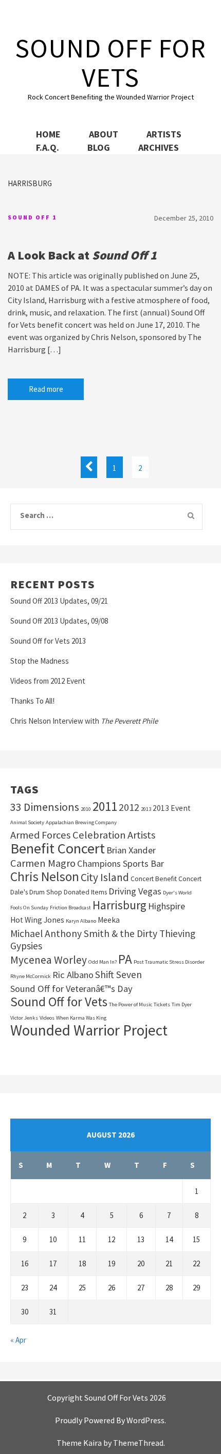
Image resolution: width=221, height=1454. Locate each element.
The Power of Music (130, 1004)
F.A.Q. (47, 147)
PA (125, 959)
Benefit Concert (57, 848)
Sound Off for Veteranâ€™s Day (71, 988)
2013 (146, 809)
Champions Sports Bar (120, 863)
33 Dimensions (44, 807)
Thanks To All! (32, 701)
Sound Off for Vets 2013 (48, 641)
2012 (129, 807)
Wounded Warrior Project (89, 1030)
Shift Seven (118, 974)
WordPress (145, 1420)
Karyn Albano (81, 921)
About (103, 134)
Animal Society (27, 822)
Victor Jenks (24, 1017)
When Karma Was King (81, 1017)
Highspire (166, 906)
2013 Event (172, 808)
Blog (98, 147)
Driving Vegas (134, 891)
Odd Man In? (102, 962)
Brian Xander (131, 850)
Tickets (162, 1004)
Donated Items (85, 892)
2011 (105, 806)
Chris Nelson (44, 876)
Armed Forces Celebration (68, 835)
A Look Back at (82, 255)
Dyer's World (177, 892)
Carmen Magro (43, 863)
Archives (158, 147)
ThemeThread (138, 1443)
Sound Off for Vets (58, 1001)
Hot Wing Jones (37, 920)
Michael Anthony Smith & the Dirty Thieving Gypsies (102, 939)
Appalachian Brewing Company (81, 822)
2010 (86, 809)
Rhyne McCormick (30, 976)
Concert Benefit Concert (166, 878)
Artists (163, 134)
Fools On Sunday (29, 907)
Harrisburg (119, 905)
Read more (46, 389)
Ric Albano (73, 975)
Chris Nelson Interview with (84, 721)
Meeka (109, 920)
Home (48, 134)
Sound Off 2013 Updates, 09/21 (59, 601)
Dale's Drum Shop (36, 892)
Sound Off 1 (32, 217)
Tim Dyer (182, 1004)
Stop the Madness (39, 661)
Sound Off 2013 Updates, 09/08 (59, 621)
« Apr (18, 1340)
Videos (47, 1017)
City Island (105, 877)
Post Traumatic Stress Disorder (169, 962)
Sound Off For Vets (110, 62)
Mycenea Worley (48, 960)
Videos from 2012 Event (47, 681)
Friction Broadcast (70, 907)
